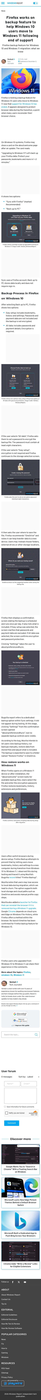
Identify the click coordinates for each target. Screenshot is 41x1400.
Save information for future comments (20, 1107)
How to (4, 1348)
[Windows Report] (15, 3)
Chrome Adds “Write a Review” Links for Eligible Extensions (20, 1265)
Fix (2, 1344)
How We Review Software (11, 1328)
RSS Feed (5, 1368)
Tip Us (3, 1304)
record (12, 877)
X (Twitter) (19, 1282)
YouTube (25, 1282)
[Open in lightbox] (20, 227)
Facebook (13, 1282)
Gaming (4, 1353)
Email (27, 1084)
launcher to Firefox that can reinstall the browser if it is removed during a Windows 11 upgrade (19, 905)
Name (10, 1084)
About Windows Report (10, 1295)
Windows (5, 1357)
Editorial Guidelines (9, 1315)
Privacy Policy (7, 1377)
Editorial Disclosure (9, 1319)
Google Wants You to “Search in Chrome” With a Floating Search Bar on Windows (20, 1169)
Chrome (12, 911)
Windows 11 (19, 975)
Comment (12, 1123)
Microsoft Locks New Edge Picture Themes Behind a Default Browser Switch (20, 1203)
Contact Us (5, 1299)
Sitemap (4, 1373)
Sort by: (22, 1077)
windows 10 (6, 975)
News (3, 11)
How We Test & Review (10, 1324)
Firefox (26, 972)
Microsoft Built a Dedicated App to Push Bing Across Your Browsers (20, 1234)
